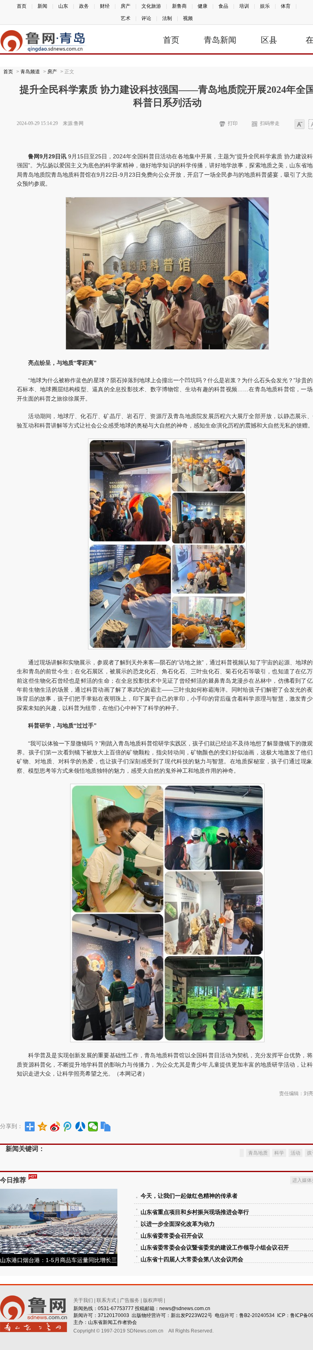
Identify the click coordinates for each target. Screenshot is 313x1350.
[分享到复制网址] (106, 1126)
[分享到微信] (93, 1126)
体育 (286, 6)
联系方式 (106, 1300)
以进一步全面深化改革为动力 (178, 1224)
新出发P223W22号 (191, 1315)
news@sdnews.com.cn (184, 1308)
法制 (167, 18)
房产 (125, 6)
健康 (202, 6)
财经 (105, 6)
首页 (21, 6)
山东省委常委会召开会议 (172, 1236)
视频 (188, 18)
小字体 (299, 125)
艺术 (125, 18)
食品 (223, 6)
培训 (244, 6)
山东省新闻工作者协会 (112, 1322)
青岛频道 (30, 72)
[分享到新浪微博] (55, 1126)
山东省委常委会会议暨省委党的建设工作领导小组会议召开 (215, 1248)
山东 (63, 6)
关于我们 (83, 1300)
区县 (269, 39)
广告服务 (129, 1300)
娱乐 (265, 6)
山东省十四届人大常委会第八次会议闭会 (192, 1259)
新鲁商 (179, 6)
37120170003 (113, 1315)
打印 (233, 123)
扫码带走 (270, 123)
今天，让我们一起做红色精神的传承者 (189, 1196)
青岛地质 (258, 1153)
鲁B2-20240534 (257, 1315)
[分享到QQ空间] (42, 1126)
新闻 (42, 6)
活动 (295, 1153)
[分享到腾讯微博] (68, 1126)
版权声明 (153, 1300)
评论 (146, 18)
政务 (84, 6)
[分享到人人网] (80, 1126)
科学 (279, 1153)
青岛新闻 (220, 39)
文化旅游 (151, 6)
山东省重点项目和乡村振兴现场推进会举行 (195, 1212)
